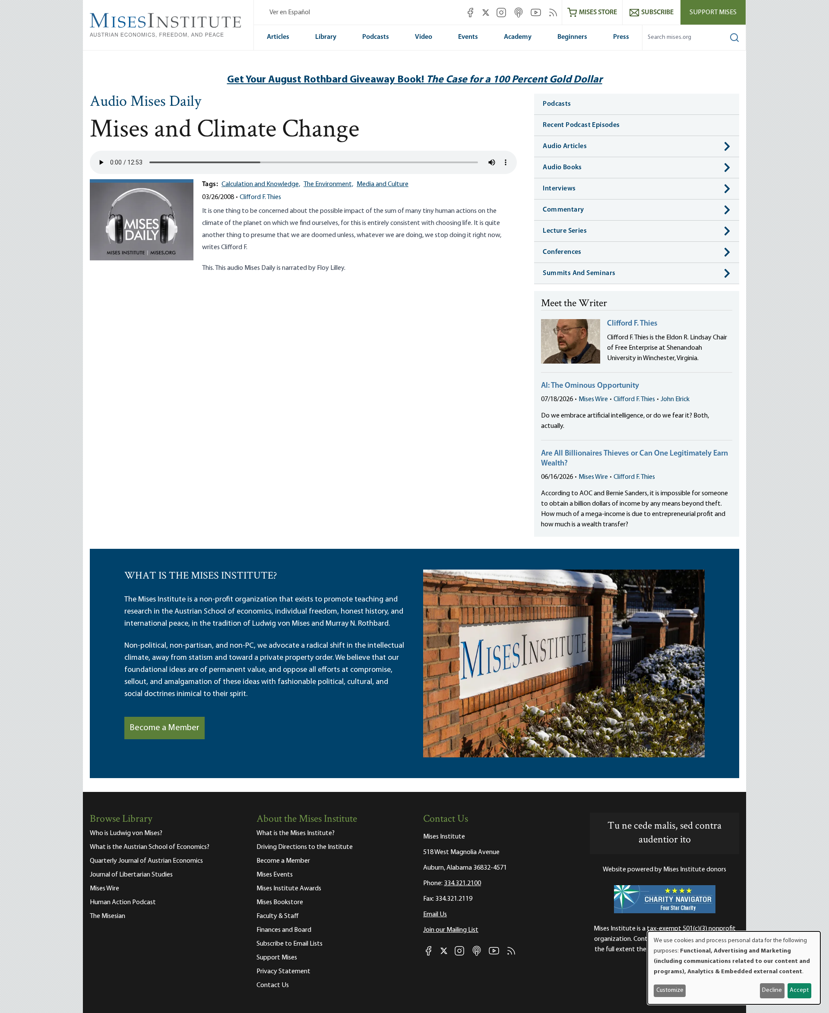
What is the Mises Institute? (295, 833)
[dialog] (734, 967)
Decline (772, 990)
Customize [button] (669, 990)
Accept (799, 990)
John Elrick (675, 399)
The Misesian (107, 916)
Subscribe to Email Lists (289, 943)
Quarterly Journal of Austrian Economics (146, 861)
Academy (518, 37)
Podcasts (375, 37)
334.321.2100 (462, 883)
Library (325, 37)
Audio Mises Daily (145, 102)
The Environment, (328, 184)
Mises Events (274, 874)
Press (621, 37)
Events (468, 37)
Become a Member (164, 728)
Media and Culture (382, 184)
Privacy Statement (283, 971)
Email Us (435, 914)
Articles (278, 37)
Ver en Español (289, 12)
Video (423, 37)
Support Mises (713, 12)
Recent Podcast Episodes (581, 125)
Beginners (572, 37)
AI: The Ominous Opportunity (590, 386)
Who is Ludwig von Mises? (126, 833)
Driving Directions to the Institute (304, 847)
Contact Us (272, 985)
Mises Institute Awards (288, 888)
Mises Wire (593, 399)
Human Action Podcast (123, 902)
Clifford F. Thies (260, 197)
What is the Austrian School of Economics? (149, 847)
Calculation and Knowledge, (260, 184)
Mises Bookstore (279, 902)
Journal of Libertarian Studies (131, 874)
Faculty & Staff (277, 916)
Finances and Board (283, 930)
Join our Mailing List (450, 930)
